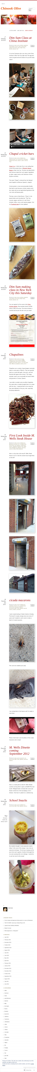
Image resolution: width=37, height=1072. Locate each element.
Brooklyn (11, 444)
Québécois (14, 447)
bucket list (15, 159)
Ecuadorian (6, 1037)
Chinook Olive (11, 8)
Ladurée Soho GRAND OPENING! (11, 925)
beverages (6, 1006)
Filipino (5, 1042)
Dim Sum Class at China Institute (20, 39)
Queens (18, 363)
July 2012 (6, 981)
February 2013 (7, 963)
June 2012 (6, 984)
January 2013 (7, 965)
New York (22, 47)
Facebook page (15, 204)
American (23, 158)
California (6, 1016)
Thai (10, 161)
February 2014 (7, 939)
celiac (16, 46)
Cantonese (11, 46)
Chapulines (16, 354)
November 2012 (7, 970)
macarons (11, 608)
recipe (10, 49)
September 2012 (7, 976)
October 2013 (7, 944)
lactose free (25, 362)
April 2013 (6, 960)
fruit (5, 1053)
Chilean (6, 1029)
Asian (22, 45)
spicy (25, 363)
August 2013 (7, 950)
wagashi (19, 609)
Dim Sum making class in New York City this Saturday (20, 290)
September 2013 (7, 947)
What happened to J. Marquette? (11, 930)
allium (22, 359)
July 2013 (6, 952)
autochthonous (18, 360)
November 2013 (7, 942)
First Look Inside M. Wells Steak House (22, 437)
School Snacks (18, 800)
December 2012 (7, 968)
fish (15, 445)
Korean (19, 446)
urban (14, 449)
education (23, 46)
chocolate (6, 1032)
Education (5, 817)
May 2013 (6, 957)
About (3, 3)
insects (19, 160)
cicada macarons (19, 600)
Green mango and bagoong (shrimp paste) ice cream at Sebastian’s (18, 920)
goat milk (6, 1055)
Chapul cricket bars (21, 153)
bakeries (26, 45)
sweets (14, 609)
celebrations (12, 361)
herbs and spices (13, 47)
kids (6, 819)
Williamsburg (19, 449)
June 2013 (6, 955)
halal (5, 1058)
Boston (5, 1008)
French (18, 445)
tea (17, 49)
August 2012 (7, 978)
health (3, 819)
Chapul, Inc (12, 166)
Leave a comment (32, 46)
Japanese (15, 446)
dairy (19, 46)
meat (19, 47)
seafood (24, 447)
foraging (25, 159)
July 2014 (6, 937)
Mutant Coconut (7, 928)
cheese (6, 1026)
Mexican (14, 363)
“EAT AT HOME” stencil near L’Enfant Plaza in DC (14, 922)
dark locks (16, 45)
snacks (14, 49)
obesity (2, 821)
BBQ (23, 360)
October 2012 (7, 973)
